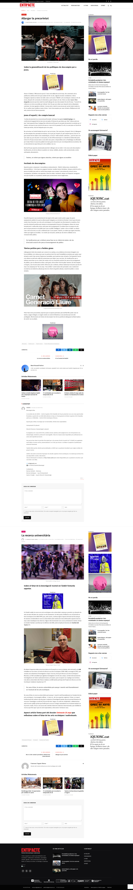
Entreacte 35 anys (63, 713)
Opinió (23, 531)
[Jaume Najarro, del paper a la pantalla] (92, 101)
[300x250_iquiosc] (100, 215)
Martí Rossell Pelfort (31, 22)
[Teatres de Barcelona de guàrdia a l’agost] (74, 783)
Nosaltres (24, 1)
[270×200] (52, 608)
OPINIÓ (103, 5)
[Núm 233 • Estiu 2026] (100, 190)
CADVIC (28, 407)
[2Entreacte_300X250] (100, 54)
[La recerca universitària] (52, 562)
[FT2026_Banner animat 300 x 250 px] (100, 34)
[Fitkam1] (52, 89)
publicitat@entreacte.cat (49, 887)
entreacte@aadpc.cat (37, 887)
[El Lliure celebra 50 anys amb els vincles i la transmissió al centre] (74, 385)
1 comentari (67, 22)
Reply (81, 478)
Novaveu (24, 343)
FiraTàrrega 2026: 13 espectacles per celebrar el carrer (30, 791)
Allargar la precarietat (61, 754)
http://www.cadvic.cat (50, 457)
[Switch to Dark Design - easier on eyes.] (108, 5)
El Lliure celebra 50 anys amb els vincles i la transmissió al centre (74, 393)
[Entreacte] (27, 5)
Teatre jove (31, 343)
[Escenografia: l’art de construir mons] (92, 93)
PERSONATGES (75, 5)
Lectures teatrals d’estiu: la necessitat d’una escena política (104, 108)
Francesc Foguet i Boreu (32, 539)
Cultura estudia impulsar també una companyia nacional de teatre (30, 394)
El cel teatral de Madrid (61, 358)
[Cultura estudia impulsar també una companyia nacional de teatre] (31, 385)
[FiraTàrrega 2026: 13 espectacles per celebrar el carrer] (31, 783)
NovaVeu (24, 14)
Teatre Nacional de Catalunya (51, 343)
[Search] (111, 5)
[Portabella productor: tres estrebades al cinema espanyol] (100, 69)
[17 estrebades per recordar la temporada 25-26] (52, 385)
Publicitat (48, 1)
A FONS (86, 5)
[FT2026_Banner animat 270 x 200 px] (52, 339)
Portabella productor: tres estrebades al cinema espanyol (99, 81)
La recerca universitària (43, 358)
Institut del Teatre (44, 740)
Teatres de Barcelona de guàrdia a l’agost (74, 791)
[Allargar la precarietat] (52, 43)
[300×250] (100, 572)
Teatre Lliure (39, 343)
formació (35, 740)
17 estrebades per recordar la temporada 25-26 (51, 393)
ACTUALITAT (65, 5)
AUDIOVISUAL (94, 5)
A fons (89, 77)
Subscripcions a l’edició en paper (36, 1)
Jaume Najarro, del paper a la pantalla (104, 100)
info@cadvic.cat (32, 463)
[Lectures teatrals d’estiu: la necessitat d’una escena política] (92, 108)
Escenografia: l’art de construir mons (103, 93)
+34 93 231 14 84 (26, 887)
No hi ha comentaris (70, 539)
